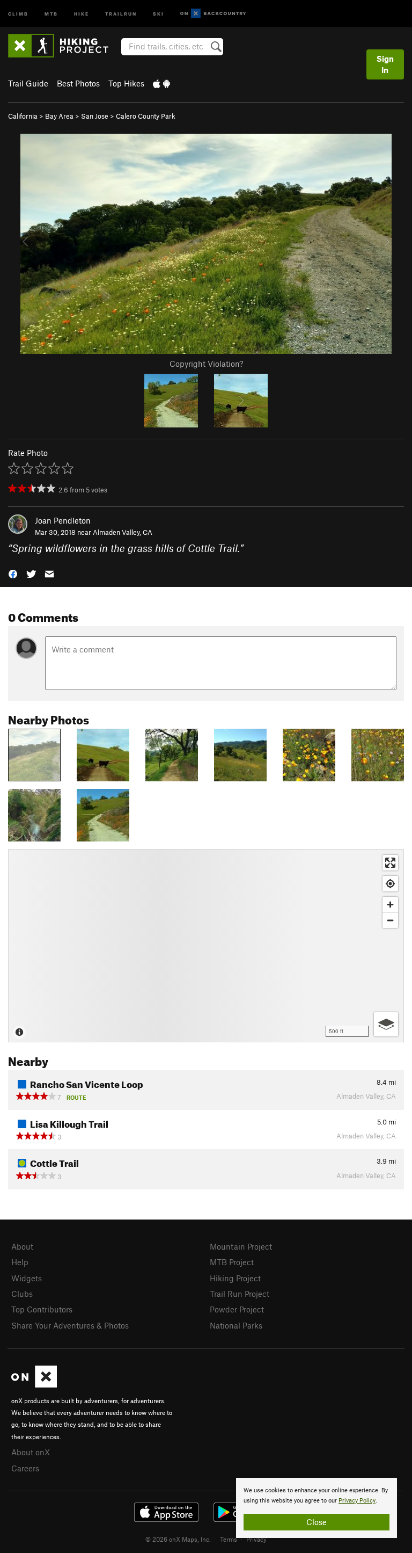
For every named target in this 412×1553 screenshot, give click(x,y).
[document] (316, 1507)
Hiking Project (235, 1278)
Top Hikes (126, 83)
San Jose (94, 116)
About (22, 1246)
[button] (13, 573)
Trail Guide (28, 83)
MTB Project (232, 1262)
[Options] (386, 1024)
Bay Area (59, 116)
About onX (30, 1452)
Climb (18, 13)
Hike (81, 13)
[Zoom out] (390, 920)
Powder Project (237, 1309)
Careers (25, 1468)
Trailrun (121, 13)
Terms (228, 1539)
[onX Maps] (34, 1384)
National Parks (236, 1325)
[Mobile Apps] (161, 83)
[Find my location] (390, 883)
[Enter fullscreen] (390, 862)
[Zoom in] (390, 904)
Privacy (256, 1539)
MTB (51, 13)
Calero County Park (145, 116)
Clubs (22, 1293)
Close (316, 1522)
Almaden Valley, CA (122, 532)
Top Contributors (41, 1309)
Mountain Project (241, 1246)
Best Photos (78, 83)
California (23, 116)
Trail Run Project (239, 1293)
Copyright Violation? (206, 363)
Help (19, 1262)
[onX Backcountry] (213, 14)
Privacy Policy (357, 1500)
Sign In (385, 64)
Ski (158, 13)
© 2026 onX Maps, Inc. (178, 1539)
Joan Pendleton (63, 520)
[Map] (206, 946)
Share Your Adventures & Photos (70, 1325)
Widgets (26, 1278)
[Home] (63, 45)
